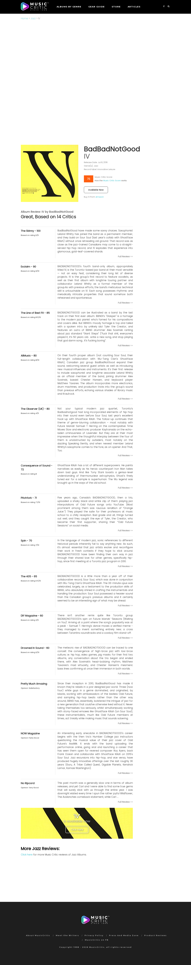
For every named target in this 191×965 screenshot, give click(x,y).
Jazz (33, 18)
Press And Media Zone (124, 935)
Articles (134, 6)
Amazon (100, 196)
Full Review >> (125, 256)
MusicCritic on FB (97, 940)
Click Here (77, 829)
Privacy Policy (94, 935)
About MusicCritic (38, 935)
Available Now (96, 189)
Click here (27, 854)
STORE (116, 6)
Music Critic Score (112, 180)
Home (24, 18)
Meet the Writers (67, 935)
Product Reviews (155, 935)
